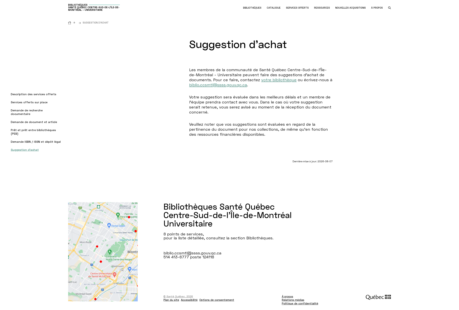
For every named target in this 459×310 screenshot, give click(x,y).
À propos (287, 296)
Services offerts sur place (29, 102)
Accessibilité (189, 299)
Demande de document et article (34, 122)
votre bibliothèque (279, 79)
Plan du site (171, 299)
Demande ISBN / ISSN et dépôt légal (36, 141)
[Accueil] (72, 22)
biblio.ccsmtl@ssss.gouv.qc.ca (218, 84)
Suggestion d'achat (25, 149)
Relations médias (293, 299)
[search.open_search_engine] (389, 7)
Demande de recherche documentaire (27, 111)
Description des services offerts (33, 94)
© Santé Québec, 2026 (178, 296)
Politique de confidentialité (300, 303)
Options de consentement (216, 299)
